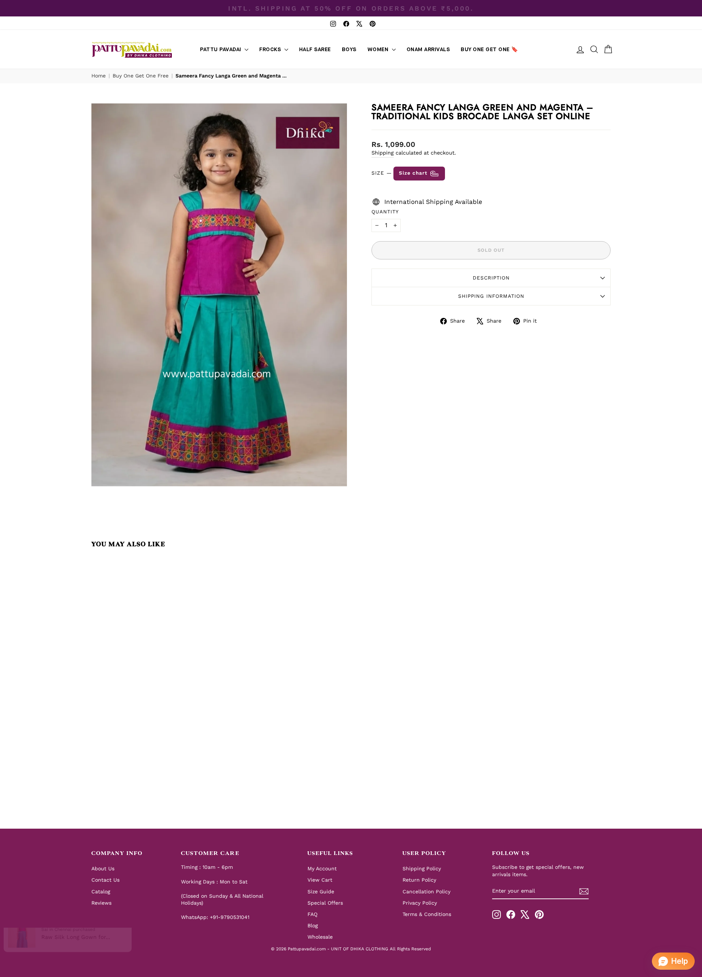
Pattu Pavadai (221, 49)
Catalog (100, 891)
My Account (322, 868)
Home (98, 76)
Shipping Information (491, 296)
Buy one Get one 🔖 (489, 49)
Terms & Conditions (427, 914)
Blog (312, 925)
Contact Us (105, 880)
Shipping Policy (422, 868)
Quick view (153, 743)
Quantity (385, 211)
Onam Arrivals (428, 49)
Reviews (101, 903)
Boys (349, 49)
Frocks (271, 49)
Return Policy (419, 880)
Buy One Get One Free (141, 76)
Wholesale (320, 937)
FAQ (312, 914)
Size (400, 173)
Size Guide (320, 891)
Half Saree (315, 49)
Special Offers (325, 903)
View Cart (319, 880)
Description (491, 278)
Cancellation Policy (426, 891)
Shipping (382, 153)
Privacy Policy (420, 903)
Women (378, 49)
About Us (102, 868)
